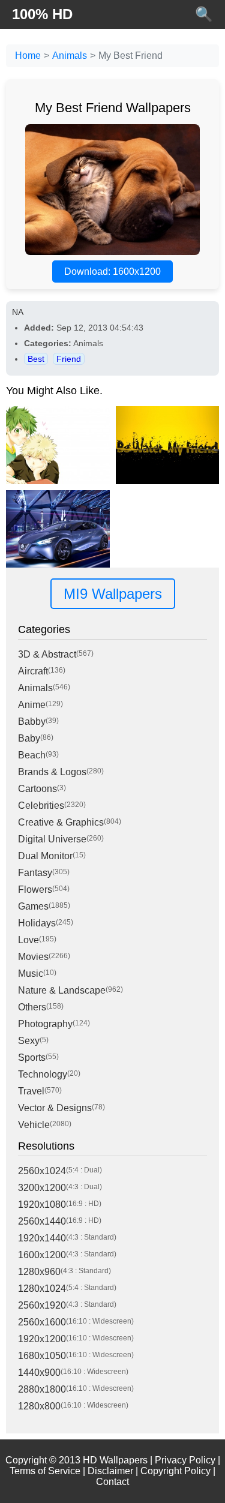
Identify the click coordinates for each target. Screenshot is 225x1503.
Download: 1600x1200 (112, 271)
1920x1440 (42, 1238)
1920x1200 (42, 1339)
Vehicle (34, 1125)
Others (32, 1007)
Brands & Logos (52, 772)
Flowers (35, 889)
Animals (69, 55)
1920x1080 (42, 1204)
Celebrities (41, 805)
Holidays (37, 923)
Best (36, 359)
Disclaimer (110, 1471)
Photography (45, 1024)
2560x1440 (42, 1221)
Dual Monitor (45, 856)
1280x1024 (42, 1288)
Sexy (29, 1041)
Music (30, 973)
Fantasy (35, 873)
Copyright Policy (175, 1471)
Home (28, 55)
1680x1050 (42, 1356)
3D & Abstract (47, 654)
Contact (112, 1482)
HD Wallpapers (115, 1460)
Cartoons (37, 789)
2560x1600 (42, 1322)
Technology (42, 1074)
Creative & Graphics (61, 822)
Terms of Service (45, 1471)
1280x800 (39, 1406)
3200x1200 (42, 1188)
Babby (32, 721)
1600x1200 (42, 1255)
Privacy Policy (185, 1460)
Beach (32, 755)
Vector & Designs (55, 1108)
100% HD (42, 14)
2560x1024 (42, 1171)
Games (33, 906)
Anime (32, 705)
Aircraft (33, 671)
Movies (33, 957)
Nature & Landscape (62, 990)
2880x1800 (42, 1389)
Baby (29, 738)
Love (28, 940)
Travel (31, 1091)
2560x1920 (42, 1305)
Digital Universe (52, 839)
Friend (68, 359)
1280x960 (39, 1272)
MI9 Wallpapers (113, 594)
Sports (32, 1057)
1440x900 (39, 1372)
